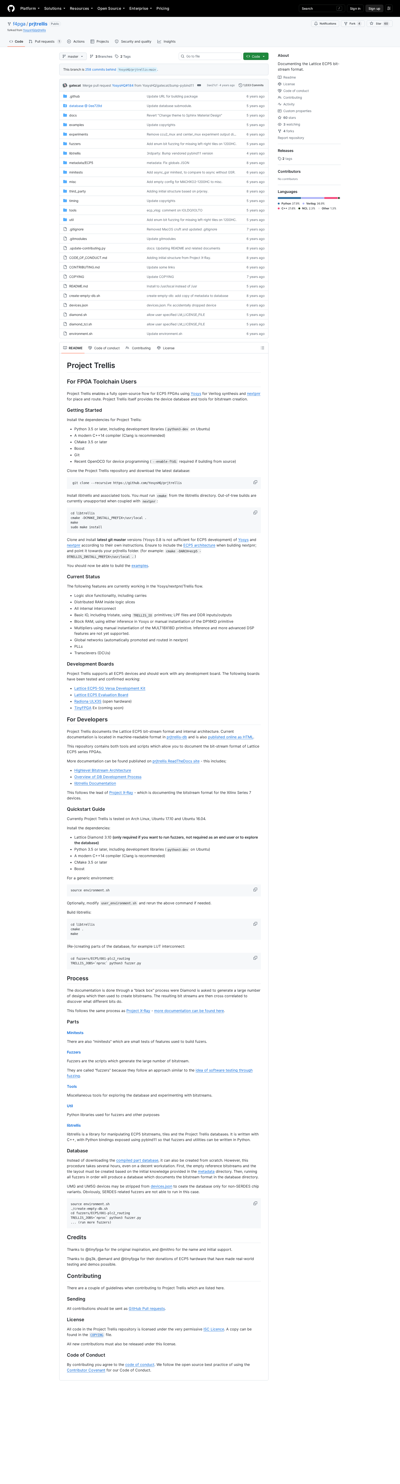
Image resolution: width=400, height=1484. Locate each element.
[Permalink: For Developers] (63, 719)
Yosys (196, 393)
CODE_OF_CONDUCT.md (88, 258)
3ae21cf (212, 85)
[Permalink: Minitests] (63, 1032)
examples (76, 125)
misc (72, 182)
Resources (79, 8)
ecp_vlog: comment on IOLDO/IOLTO (175, 210)
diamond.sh (78, 315)
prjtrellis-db (177, 737)
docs (73, 115)
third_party (77, 191)
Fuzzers (74, 1052)
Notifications (328, 23)
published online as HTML (230, 737)
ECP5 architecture (199, 545)
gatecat (75, 85)
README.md (78, 286)
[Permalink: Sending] (63, 1299)
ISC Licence (213, 1329)
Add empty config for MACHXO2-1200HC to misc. (184, 182)
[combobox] (212, 56)
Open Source (109, 8)
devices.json (78, 305)
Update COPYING (160, 277)
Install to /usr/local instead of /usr (172, 286)
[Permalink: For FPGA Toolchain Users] (63, 381)
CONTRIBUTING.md (84, 267)
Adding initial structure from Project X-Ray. (179, 258)
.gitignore (76, 229)
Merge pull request (97, 85)
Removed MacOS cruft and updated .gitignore (182, 229)
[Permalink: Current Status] (63, 577)
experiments (78, 134)
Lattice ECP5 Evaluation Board (101, 694)
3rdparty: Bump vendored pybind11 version (180, 153)
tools (72, 210)
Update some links (161, 267)
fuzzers (75, 144)
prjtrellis (38, 24)
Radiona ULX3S (87, 701)
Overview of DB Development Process (107, 776)
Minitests (75, 1032)
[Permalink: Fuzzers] (63, 1052)
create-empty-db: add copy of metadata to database (187, 296)
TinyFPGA (82, 707)
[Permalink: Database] (63, 1151)
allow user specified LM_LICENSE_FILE (176, 315)
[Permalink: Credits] (63, 1237)
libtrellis (75, 153)
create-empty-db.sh (84, 296)
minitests (76, 172)
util (71, 220)
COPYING (76, 277)
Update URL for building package (172, 96)
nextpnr (253, 393)
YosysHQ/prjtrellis (34, 30)
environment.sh (80, 334)
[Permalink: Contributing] (63, 1276)
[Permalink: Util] (63, 1106)
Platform (28, 8)
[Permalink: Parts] (63, 1022)
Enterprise (138, 8)
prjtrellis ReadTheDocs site (176, 761)
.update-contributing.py (87, 248)
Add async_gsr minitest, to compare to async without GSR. (191, 172)
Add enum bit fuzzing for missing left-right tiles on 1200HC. (192, 144)
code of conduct (139, 1364)
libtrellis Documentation (95, 783)
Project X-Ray (121, 792)
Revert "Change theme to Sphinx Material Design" (184, 115)
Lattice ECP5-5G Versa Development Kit (109, 688)
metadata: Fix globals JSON (168, 163)
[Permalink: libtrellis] (63, 1125)
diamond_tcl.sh (80, 324)
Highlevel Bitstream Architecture (102, 770)
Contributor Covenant (86, 1370)
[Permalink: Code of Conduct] (63, 1355)
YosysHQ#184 (123, 85)
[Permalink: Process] (63, 978)
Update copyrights (161, 125)
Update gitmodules (161, 239)
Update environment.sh (164, 334)
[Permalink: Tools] (63, 1086)
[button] (256, 482)
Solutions (53, 8)
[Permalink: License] (63, 1319)
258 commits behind (100, 69)
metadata (206, 1171)
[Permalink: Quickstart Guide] (63, 809)
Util (70, 1106)
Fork (355, 23)
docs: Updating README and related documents (183, 248)
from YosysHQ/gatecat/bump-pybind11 (164, 85)
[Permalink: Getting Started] (63, 410)
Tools (72, 1086)
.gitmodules (78, 239)
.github (74, 96)
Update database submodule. (169, 106)
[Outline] (262, 348)
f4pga (19, 24)
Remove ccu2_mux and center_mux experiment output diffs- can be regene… (206, 134)
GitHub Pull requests (147, 1308)
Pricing (162, 8)
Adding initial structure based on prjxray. (177, 191)
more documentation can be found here (189, 1010)
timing (73, 201)
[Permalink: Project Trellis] (63, 365)
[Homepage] (11, 8)
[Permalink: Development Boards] (63, 664)
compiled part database (137, 1160)
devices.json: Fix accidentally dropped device (181, 305)
